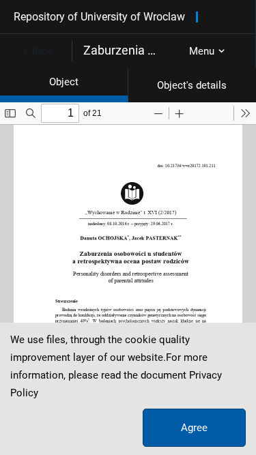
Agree (194, 428)
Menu (201, 51)
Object (64, 82)
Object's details (192, 85)
